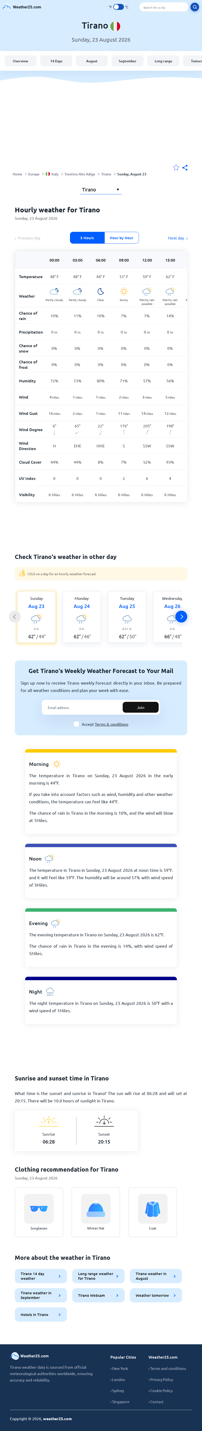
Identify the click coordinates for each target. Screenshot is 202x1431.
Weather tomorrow (152, 1295)
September (127, 61)
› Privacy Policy (161, 1379)
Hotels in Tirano (34, 1314)
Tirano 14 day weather (32, 1276)
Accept (105, 724)
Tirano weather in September (36, 1295)
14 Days (56, 61)
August (92, 61)
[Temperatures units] (118, 7)
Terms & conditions (111, 724)
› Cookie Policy (160, 1390)
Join (140, 707)
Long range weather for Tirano (95, 1276)
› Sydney (117, 1390)
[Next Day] (181, 617)
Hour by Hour (121, 237)
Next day (176, 237)
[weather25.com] (22, 7)
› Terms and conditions (167, 1368)
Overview (20, 61)
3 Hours (87, 237)
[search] (194, 7)
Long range (163, 61)
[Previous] (15, 617)
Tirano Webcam (91, 1295)
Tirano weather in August (151, 1276)
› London (117, 1379)
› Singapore (119, 1401)
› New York (119, 1368)
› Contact (156, 1401)
